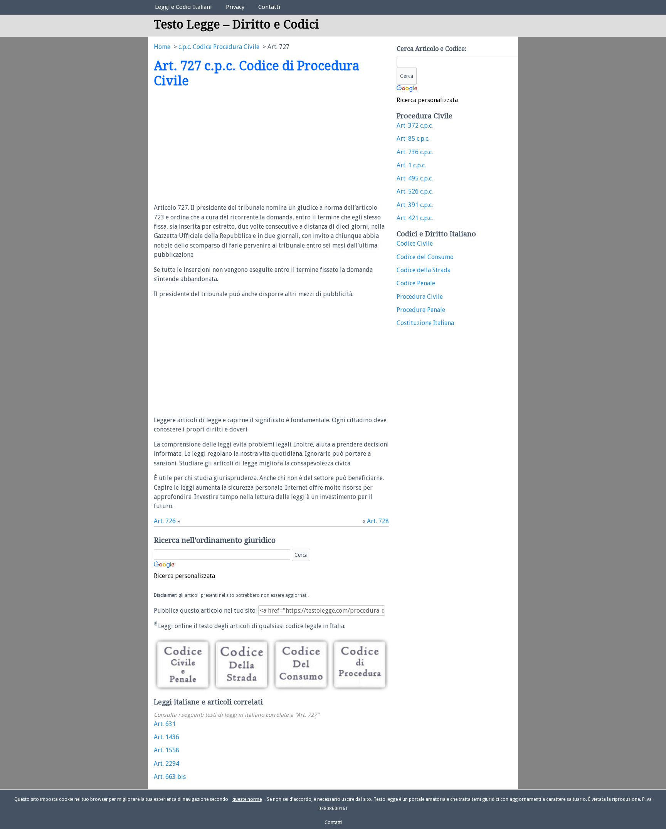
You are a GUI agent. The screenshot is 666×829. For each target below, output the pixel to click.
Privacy (235, 6)
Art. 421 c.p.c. (415, 218)
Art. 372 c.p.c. (415, 125)
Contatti (269, 6)
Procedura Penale (421, 309)
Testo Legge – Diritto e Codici (236, 24)
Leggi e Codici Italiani (183, 6)
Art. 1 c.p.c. (411, 165)
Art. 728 (378, 521)
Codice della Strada (424, 270)
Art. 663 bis (170, 776)
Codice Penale (416, 283)
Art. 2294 (166, 763)
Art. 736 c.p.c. (415, 152)
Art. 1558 (166, 750)
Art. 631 (165, 724)
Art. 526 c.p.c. (415, 191)
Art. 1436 (166, 737)
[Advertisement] (218, 146)
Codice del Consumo (425, 257)
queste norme (247, 799)
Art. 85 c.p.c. (413, 138)
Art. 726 (165, 521)
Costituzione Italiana (425, 323)
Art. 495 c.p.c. (415, 178)
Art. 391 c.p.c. (415, 205)
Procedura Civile (420, 296)
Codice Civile (415, 243)
